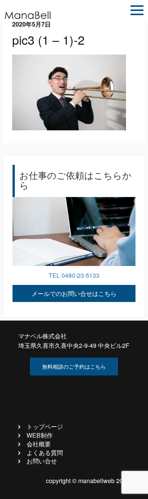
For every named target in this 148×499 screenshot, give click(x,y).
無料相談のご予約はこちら (74, 366)
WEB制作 (40, 435)
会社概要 (39, 444)
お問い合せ (42, 461)
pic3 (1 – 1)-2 (48, 39)
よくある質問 (45, 452)
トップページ (45, 426)
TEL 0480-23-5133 (74, 275)
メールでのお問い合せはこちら (74, 293)
